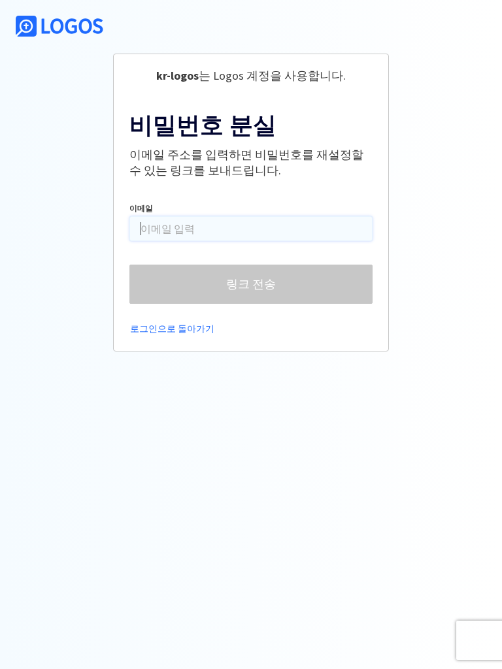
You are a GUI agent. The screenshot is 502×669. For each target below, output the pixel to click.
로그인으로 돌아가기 (172, 328)
